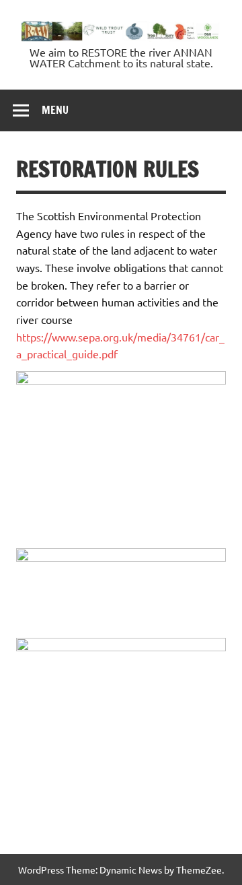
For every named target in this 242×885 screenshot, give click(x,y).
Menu (55, 109)
